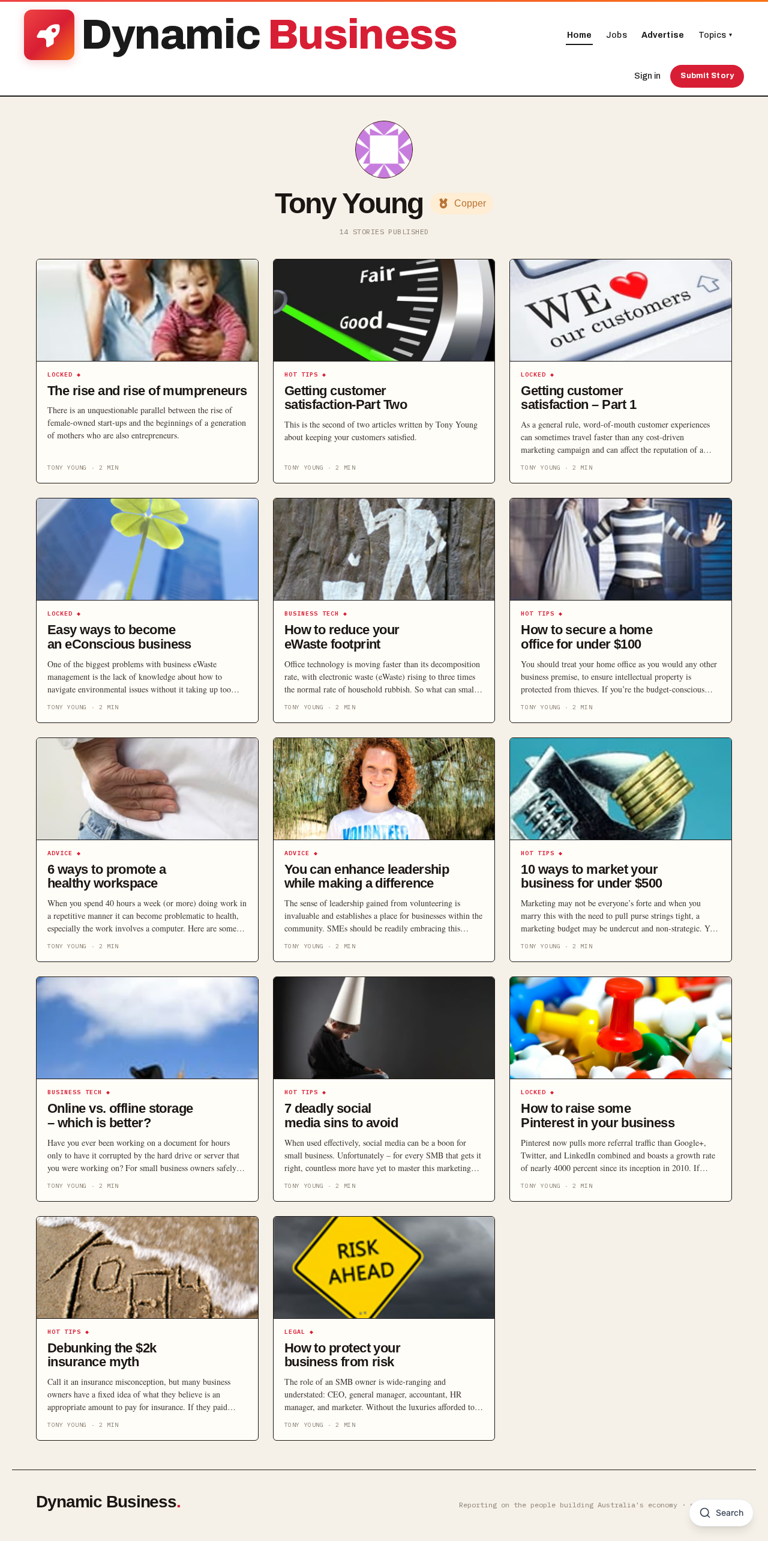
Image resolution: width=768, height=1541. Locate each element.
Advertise (662, 35)
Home (579, 35)
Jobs (616, 35)
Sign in (647, 75)
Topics (715, 35)
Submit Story (707, 75)
